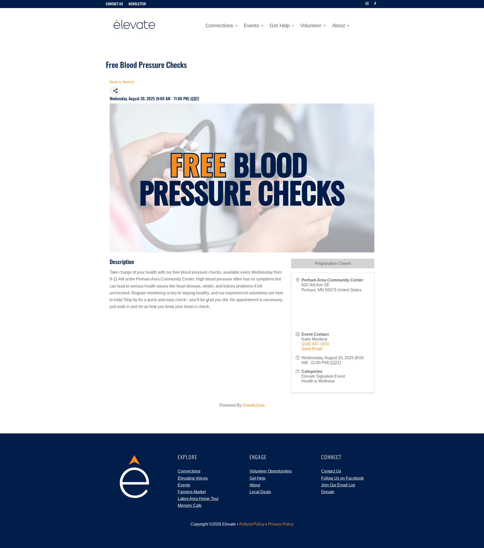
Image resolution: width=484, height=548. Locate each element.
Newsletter (137, 4)
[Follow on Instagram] (367, 4)
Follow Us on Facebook (342, 478)
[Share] (115, 90)
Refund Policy (251, 524)
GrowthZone (254, 405)
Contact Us (114, 4)
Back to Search (122, 82)
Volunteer (310, 26)
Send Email (311, 349)
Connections (219, 26)
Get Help (280, 26)
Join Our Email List (338, 485)
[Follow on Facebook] (375, 4)
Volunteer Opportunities (271, 471)
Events (251, 26)
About (338, 26)
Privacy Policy (280, 524)
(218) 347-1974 (315, 344)
